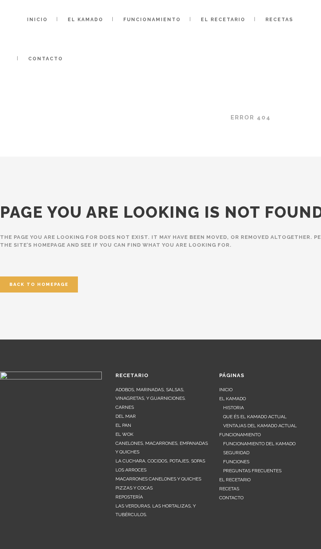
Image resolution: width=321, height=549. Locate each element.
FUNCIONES (236, 461)
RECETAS (229, 488)
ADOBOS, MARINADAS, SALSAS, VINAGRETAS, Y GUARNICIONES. (150, 394)
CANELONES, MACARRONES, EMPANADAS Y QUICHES (161, 448)
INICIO (226, 389)
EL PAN (123, 425)
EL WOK (124, 434)
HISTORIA (233, 407)
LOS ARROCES (130, 470)
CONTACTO (231, 497)
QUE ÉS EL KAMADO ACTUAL (255, 416)
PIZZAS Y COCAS (134, 488)
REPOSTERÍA (129, 497)
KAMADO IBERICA (190, 117)
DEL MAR (125, 416)
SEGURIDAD (236, 452)
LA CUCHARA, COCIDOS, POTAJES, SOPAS (160, 461)
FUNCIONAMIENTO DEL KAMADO (259, 443)
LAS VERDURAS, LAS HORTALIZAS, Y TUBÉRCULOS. (155, 510)
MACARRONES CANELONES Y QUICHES (158, 479)
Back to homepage (39, 284)
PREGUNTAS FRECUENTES (252, 470)
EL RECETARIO (235, 479)
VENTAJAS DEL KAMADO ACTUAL (260, 425)
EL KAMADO (232, 398)
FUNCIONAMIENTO (240, 434)
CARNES (124, 407)
